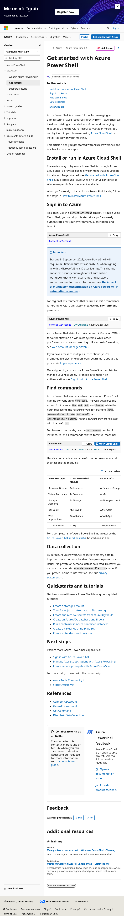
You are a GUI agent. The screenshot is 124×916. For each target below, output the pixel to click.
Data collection (58, 101)
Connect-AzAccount (65, 701)
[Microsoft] (6, 28)
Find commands (58, 97)
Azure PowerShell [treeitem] (15, 65)
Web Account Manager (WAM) (70, 347)
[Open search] (108, 28)
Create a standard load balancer (72, 633)
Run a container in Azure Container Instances (80, 624)
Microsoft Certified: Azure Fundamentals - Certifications (78, 863)
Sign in (116, 28)
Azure (59, 47)
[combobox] (22, 51)
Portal (84, 36)
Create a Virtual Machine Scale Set (74, 628)
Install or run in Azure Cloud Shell (68, 89)
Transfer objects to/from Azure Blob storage (80, 610)
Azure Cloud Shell (101, 133)
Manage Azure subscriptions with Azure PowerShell (84, 661)
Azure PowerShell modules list (65, 538)
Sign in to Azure (58, 93)
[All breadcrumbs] (50, 48)
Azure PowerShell (75, 47)
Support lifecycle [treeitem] (18, 88)
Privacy (74, 909)
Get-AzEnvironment (65, 706)
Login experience (70, 363)
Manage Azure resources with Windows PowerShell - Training (81, 850)
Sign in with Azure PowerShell (89, 379)
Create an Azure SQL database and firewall (79, 619)
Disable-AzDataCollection (68, 715)
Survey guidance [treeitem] (15, 129)
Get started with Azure (105, 36)
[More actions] (118, 48)
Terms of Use (10, 913)
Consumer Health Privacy (97, 909)
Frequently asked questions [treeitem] (21, 147)
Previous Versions (30, 909)
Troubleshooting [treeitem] (15, 141)
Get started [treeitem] (15, 82)
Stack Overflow (62, 685)
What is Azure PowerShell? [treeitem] (23, 76)
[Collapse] (40, 45)
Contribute (61, 909)
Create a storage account (68, 606)
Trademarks (27, 913)
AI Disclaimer (10, 909)
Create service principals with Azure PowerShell (82, 666)
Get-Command (62, 710)
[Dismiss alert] (117, 6)
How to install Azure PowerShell (81, 196)
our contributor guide (63, 763)
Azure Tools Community (67, 680)
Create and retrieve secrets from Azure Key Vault (83, 615)
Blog (46, 909)
